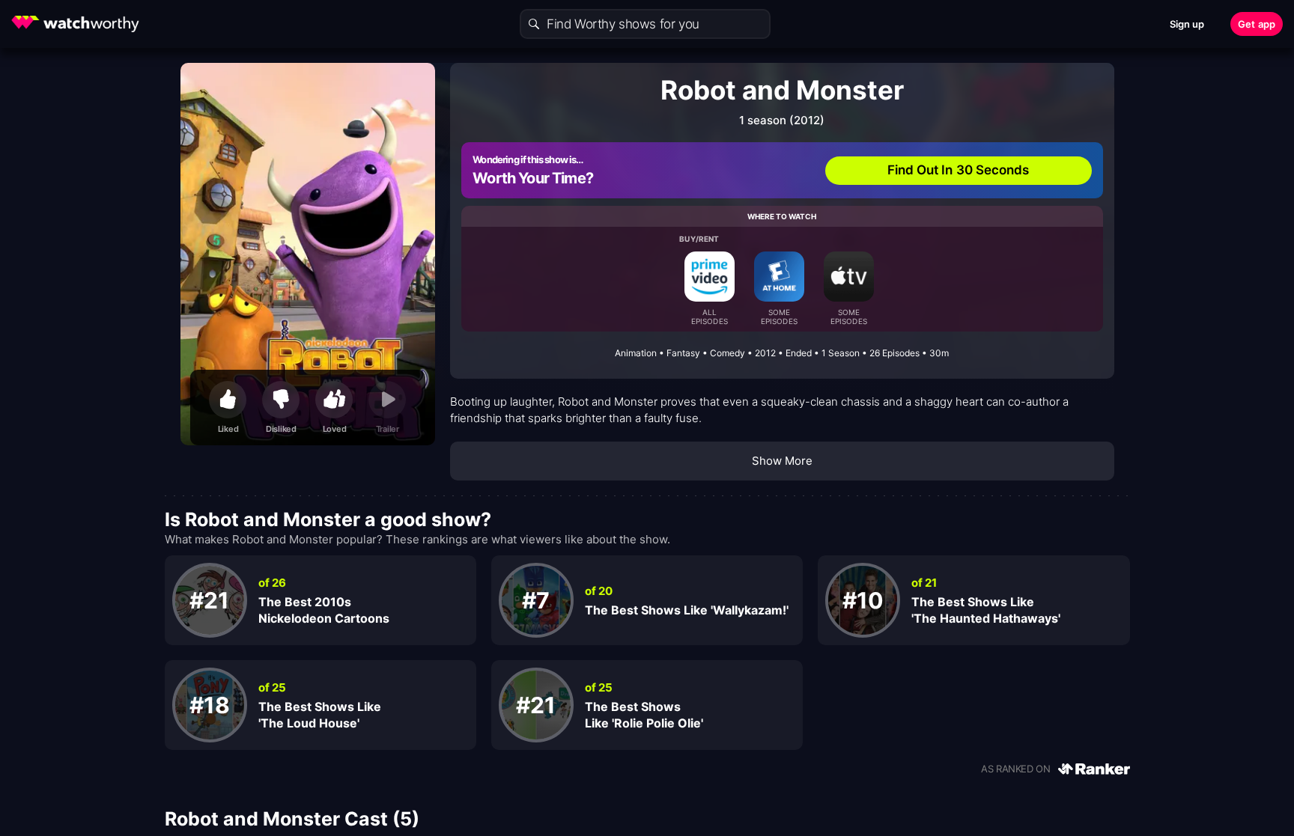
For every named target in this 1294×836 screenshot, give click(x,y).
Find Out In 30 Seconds (958, 169)
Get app (1256, 24)
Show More (782, 461)
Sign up (1187, 24)
